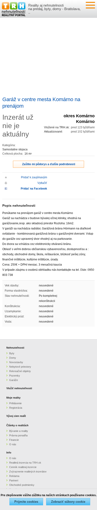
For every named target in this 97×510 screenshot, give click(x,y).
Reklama (14, 476)
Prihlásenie (15, 403)
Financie (14, 439)
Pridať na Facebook (34, 188)
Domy (12, 357)
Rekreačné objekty (20, 371)
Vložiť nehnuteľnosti (19, 388)
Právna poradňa (18, 435)
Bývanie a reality (18, 431)
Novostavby (16, 362)
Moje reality (13, 397)
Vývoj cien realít (16, 416)
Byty (11, 353)
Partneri (13, 480)
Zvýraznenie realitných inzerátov (28, 471)
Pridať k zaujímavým (34, 177)
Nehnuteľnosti (15, 347)
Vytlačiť (42, 183)
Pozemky (14, 375)
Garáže (13, 380)
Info (8, 452)
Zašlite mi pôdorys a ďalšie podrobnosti (48, 164)
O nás (12, 444)
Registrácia (15, 407)
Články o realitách (17, 425)
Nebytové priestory (20, 366)
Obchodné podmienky (21, 484)
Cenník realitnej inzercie (22, 467)
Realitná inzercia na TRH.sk (25, 462)
